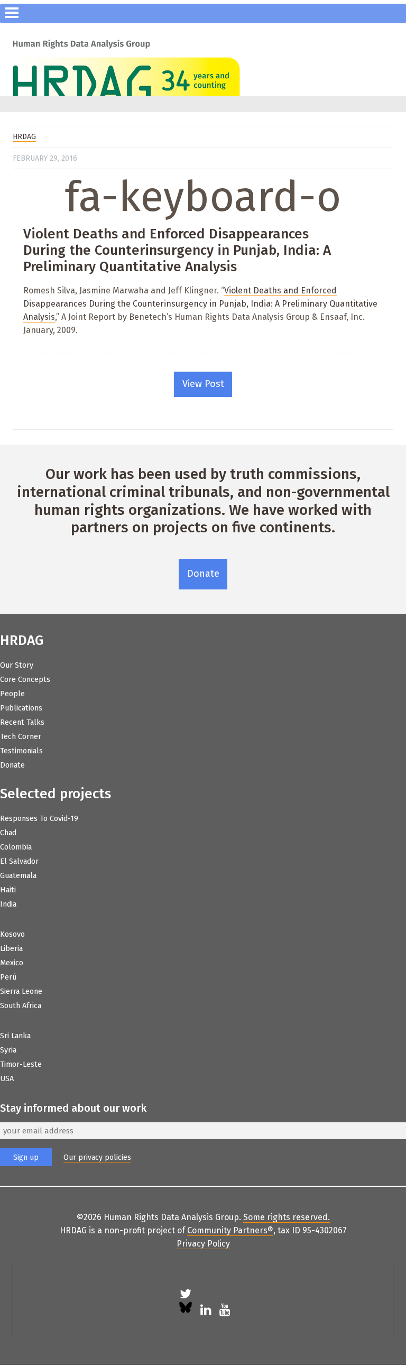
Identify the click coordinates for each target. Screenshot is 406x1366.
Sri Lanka (15, 1035)
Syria (8, 1050)
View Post (203, 384)
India (8, 904)
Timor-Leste (21, 1064)
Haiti (8, 889)
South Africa (20, 1005)
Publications (21, 708)
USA (7, 1078)
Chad (8, 832)
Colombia (16, 847)
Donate (203, 573)
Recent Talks (22, 722)
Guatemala (18, 875)
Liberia (11, 948)
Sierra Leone (21, 991)
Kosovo (12, 934)
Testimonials (21, 750)
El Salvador (19, 861)
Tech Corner (20, 736)
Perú (8, 977)
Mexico (11, 962)
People (12, 693)
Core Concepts (25, 679)
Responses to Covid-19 (39, 818)
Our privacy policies (97, 1157)
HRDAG (24, 136)
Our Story (16, 665)
